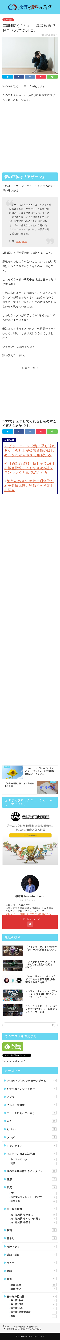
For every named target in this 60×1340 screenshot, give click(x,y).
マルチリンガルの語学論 (31, 1153)
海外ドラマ (31, 1246)
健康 (31, 1179)
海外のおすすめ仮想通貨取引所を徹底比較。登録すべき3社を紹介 (29, 485)
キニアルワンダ (33, 1159)
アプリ (31, 1096)
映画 (31, 1230)
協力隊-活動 (33, 1308)
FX (33, 1193)
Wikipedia (21, 241)
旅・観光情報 (31, 1208)
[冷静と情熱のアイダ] (30, 9)
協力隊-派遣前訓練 (33, 1312)
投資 (31, 1187)
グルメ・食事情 (31, 1105)
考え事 (31, 1262)
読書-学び (33, 1288)
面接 (33, 1316)
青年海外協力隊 (31, 1296)
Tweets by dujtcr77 (13, 1061)
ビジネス (31, 1129)
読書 (31, 1278)
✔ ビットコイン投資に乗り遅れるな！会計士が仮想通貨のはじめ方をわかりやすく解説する (30, 450)
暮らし (31, 1238)
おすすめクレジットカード (31, 1088)
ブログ (31, 1137)
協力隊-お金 (33, 1300)
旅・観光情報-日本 (33, 1222)
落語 (31, 1270)
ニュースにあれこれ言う (31, 1113)
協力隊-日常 (8, 20)
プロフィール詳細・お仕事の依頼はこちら (28, 914)
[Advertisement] (30, 137)
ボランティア (31, 1145)
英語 (33, 1163)
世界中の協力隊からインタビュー (31, 1171)
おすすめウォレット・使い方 (33, 1197)
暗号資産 (33, 1201)
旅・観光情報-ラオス (33, 1215)
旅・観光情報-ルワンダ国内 (33, 1218)
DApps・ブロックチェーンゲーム (31, 1080)
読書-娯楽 (33, 1285)
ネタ (31, 1121)
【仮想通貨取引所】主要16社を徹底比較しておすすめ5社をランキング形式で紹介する (29, 468)
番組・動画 (31, 1254)
